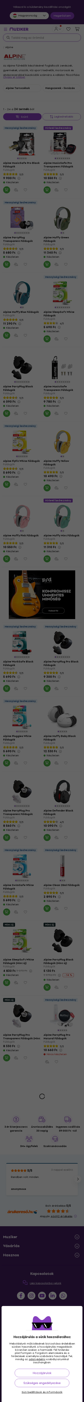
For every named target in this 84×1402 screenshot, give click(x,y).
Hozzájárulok (42, 1373)
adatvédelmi (37, 1359)
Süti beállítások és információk (42, 1392)
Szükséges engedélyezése (42, 1382)
